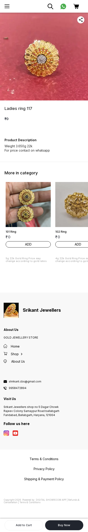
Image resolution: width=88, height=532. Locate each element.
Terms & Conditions (29, 502)
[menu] (7, 6)
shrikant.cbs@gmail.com (25, 381)
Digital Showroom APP (51, 499)
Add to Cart (24, 525)
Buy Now (64, 525)
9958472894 (17, 388)
